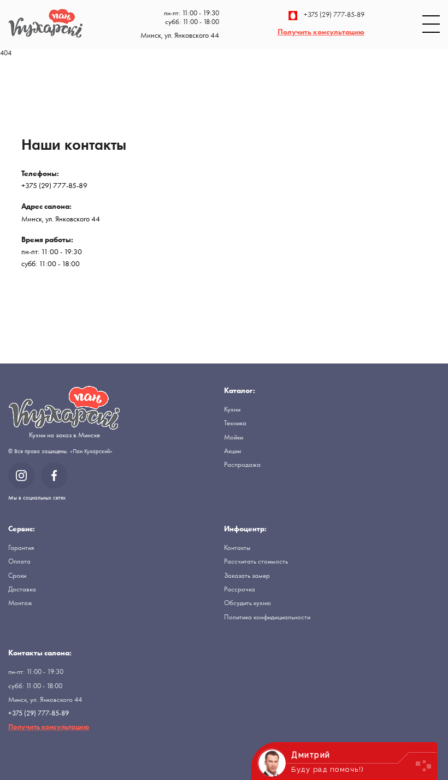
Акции (232, 450)
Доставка (22, 589)
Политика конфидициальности (267, 616)
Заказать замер (247, 575)
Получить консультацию (321, 32)
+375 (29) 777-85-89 (334, 15)
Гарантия (21, 547)
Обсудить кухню (247, 602)
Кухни (232, 409)
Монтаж (20, 602)
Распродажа (242, 464)
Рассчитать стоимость (256, 561)
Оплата (19, 561)
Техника (235, 422)
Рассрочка (239, 589)
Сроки (17, 575)
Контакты (237, 547)
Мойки (233, 437)
